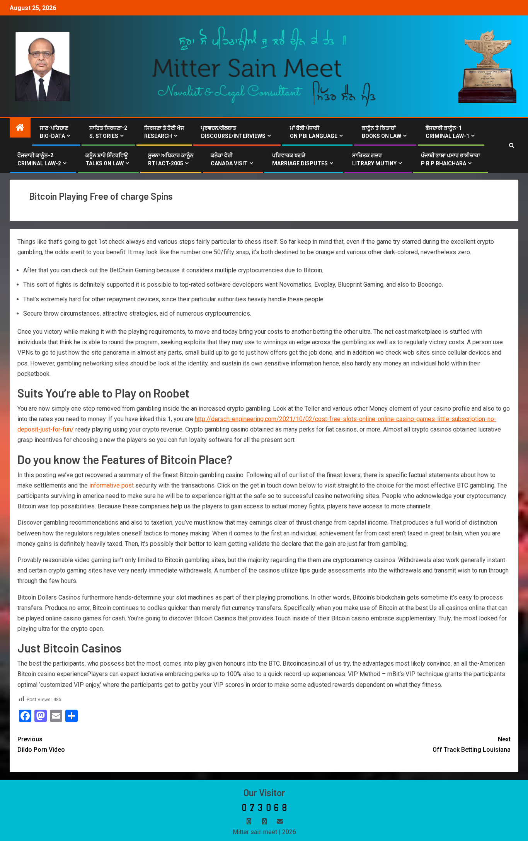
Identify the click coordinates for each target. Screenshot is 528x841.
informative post (111, 485)
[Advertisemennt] (264, 66)
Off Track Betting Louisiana (472, 744)
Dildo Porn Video (41, 744)
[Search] (511, 145)
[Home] (20, 128)
